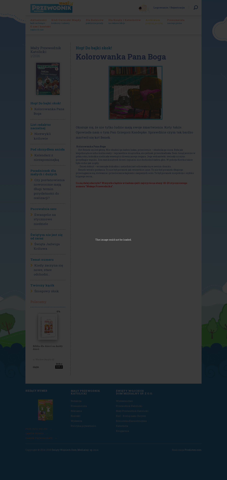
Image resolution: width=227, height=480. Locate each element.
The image (101, 239)
